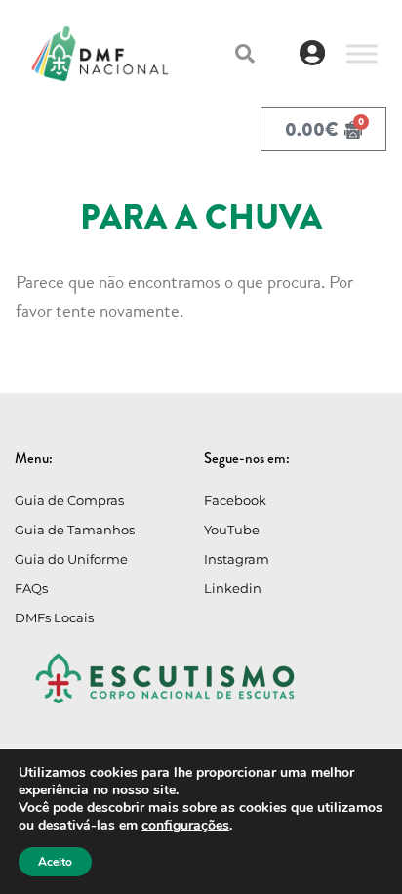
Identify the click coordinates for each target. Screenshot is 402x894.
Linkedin (232, 588)
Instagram (236, 559)
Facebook (235, 500)
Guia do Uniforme (71, 559)
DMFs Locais (54, 617)
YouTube (232, 529)
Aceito (55, 862)
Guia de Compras (69, 500)
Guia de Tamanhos (75, 529)
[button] (244, 53)
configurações (185, 825)
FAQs (31, 588)
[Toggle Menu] (362, 53)
